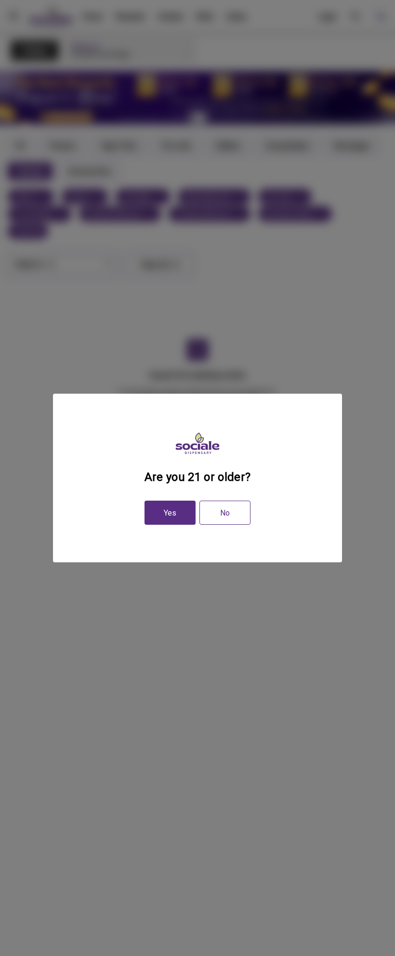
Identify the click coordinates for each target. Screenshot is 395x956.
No (225, 513)
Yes (170, 513)
